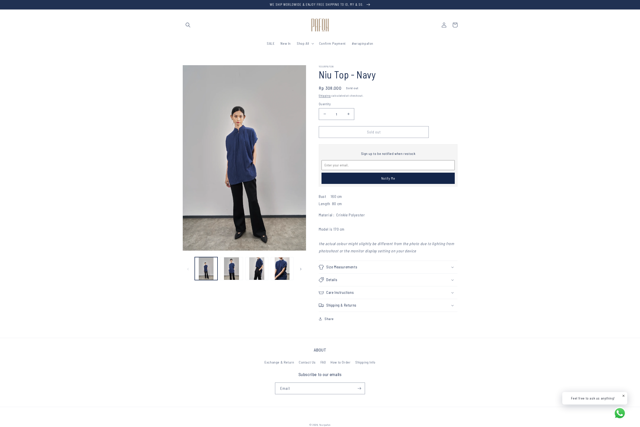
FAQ (323, 362)
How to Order (340, 362)
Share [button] (329, 319)
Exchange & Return (279, 362)
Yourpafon (325, 424)
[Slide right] (300, 268)
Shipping (325, 95)
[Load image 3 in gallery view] (257, 268)
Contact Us (307, 362)
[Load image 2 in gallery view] (231, 268)
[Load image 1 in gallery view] (206, 268)
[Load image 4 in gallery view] (282, 268)
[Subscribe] (359, 388)
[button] (188, 24)
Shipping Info (365, 362)
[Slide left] (188, 268)
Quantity (324, 104)
